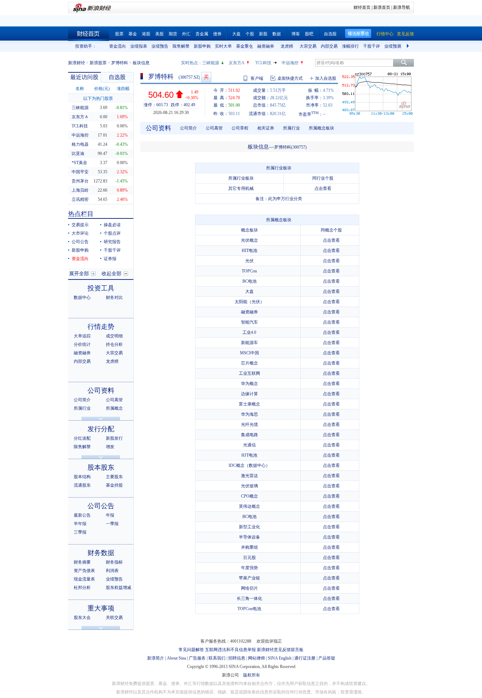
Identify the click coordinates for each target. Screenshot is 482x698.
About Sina (176, 658)
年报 (110, 515)
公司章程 (239, 128)
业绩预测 (392, 46)
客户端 (257, 78)
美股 (159, 33)
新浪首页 (381, 7)
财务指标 (114, 562)
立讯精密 (80, 199)
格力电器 (80, 144)
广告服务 (197, 658)
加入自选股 (325, 78)
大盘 (236, 33)
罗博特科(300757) (290, 147)
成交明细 (114, 335)
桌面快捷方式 (290, 78)
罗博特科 (119, 62)
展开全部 (79, 273)
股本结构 (82, 476)
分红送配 (82, 438)
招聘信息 (236, 658)
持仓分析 (114, 344)
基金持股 (114, 485)
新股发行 (114, 438)
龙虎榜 (287, 46)
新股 (263, 33)
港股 (146, 33)
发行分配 (101, 429)
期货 (173, 33)
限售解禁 (181, 46)
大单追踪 (82, 335)
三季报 (80, 532)
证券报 (110, 258)
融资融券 (265, 46)
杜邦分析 (82, 587)
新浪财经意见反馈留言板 (280, 649)
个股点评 (112, 233)
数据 (276, 33)
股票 (119, 33)
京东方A (237, 62)
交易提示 (80, 224)
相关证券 (265, 128)
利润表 (112, 570)
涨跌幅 (123, 88)
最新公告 (82, 515)
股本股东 (101, 467)
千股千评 (371, 46)
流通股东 (82, 485)
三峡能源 (210, 62)
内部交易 (329, 46)
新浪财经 (76, 62)
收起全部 (111, 273)
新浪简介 (155, 658)
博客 (295, 33)
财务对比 (114, 297)
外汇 (186, 33)
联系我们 (217, 658)
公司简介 (82, 399)
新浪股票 (98, 62)
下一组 (408, 46)
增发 (110, 446)
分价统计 (82, 344)
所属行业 (82, 408)
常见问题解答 (191, 649)
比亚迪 (78, 153)
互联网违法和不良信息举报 (230, 649)
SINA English (279, 658)
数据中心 (82, 297)
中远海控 (290, 62)
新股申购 (202, 46)
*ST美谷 (79, 162)
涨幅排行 (350, 46)
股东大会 (82, 617)
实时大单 (223, 46)
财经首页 (362, 7)
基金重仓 (244, 46)
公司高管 (114, 399)
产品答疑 (326, 658)
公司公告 (80, 241)
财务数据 (101, 552)
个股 (250, 33)
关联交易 (114, 617)
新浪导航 (401, 7)
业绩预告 (159, 46)
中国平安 (80, 171)
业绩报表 (138, 46)
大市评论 (80, 233)
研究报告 (112, 241)
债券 (217, 33)
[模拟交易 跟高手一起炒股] (206, 77)
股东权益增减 (118, 587)
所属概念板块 (321, 128)
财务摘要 (82, 562)
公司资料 (101, 390)
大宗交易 (308, 46)
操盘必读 (112, 224)
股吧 (309, 33)
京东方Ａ (80, 116)
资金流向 (117, 46)
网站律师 (256, 658)
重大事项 (101, 608)
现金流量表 (84, 579)
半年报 (80, 523)
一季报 (112, 523)
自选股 (330, 33)
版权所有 (251, 675)
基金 (132, 33)
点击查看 (322, 188)
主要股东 (114, 476)
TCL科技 (263, 62)
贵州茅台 (80, 181)
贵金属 (201, 33)
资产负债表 (84, 570)
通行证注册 (304, 658)
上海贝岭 (80, 190)
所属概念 (114, 408)
